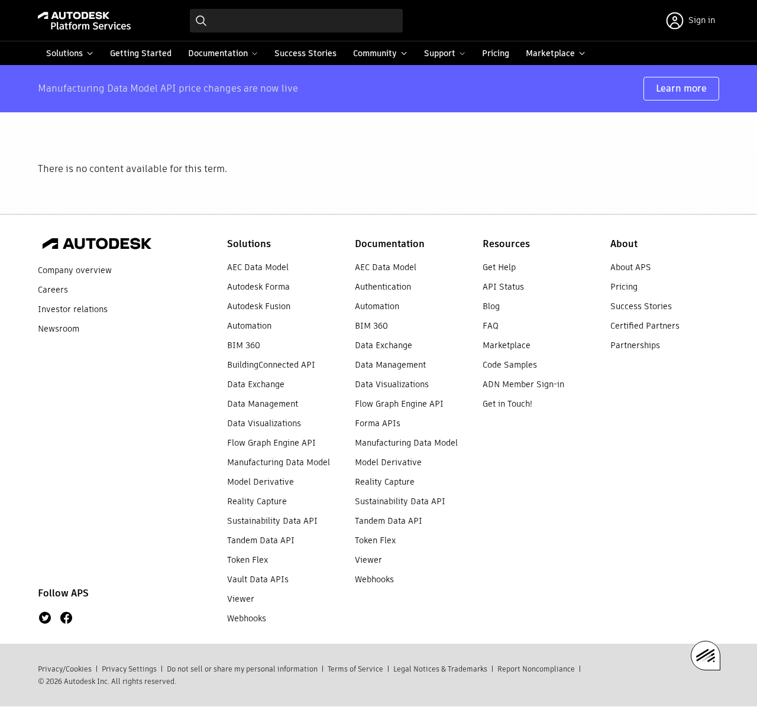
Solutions (249, 244)
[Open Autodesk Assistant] (705, 655)
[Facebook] (66, 618)
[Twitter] (45, 618)
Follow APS (63, 593)
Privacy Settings (129, 669)
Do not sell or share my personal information (242, 669)
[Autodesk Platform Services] (84, 21)
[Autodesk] (97, 245)
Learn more (681, 88)
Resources (506, 244)
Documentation (390, 244)
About (624, 244)
